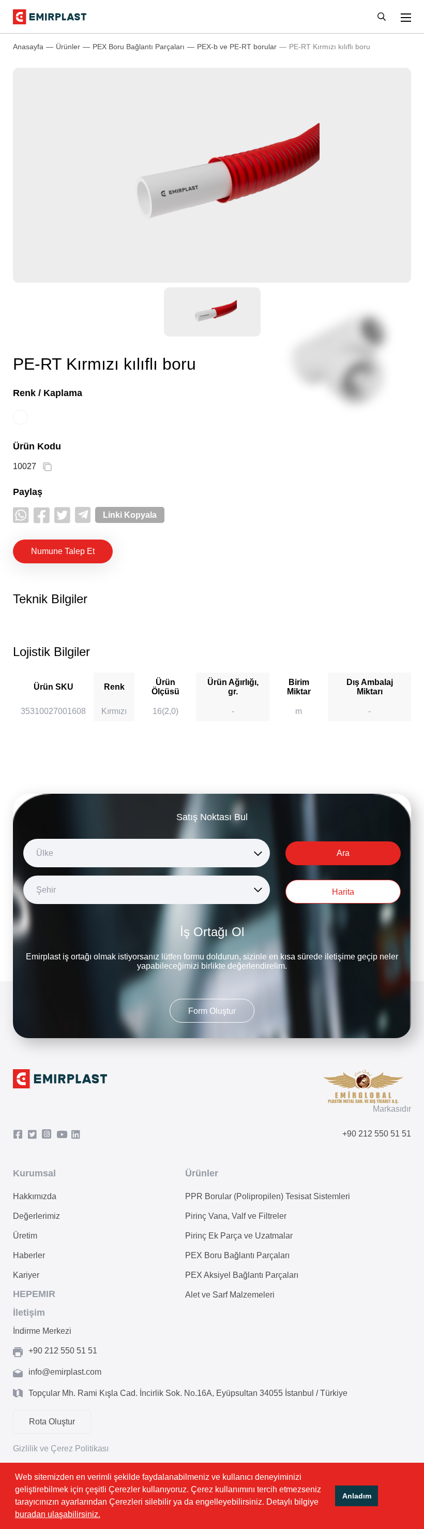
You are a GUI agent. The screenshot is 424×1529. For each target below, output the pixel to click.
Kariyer (26, 1275)
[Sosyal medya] (21, 515)
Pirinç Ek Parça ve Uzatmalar (239, 1235)
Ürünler (68, 46)
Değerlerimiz (36, 1216)
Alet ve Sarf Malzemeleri (230, 1294)
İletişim (29, 1312)
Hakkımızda (34, 1196)
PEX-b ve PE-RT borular (237, 46)
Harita (343, 891)
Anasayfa (28, 46)
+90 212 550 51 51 (376, 1133)
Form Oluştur (212, 1011)
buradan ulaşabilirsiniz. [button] (57, 1514)
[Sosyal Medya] (20, 1134)
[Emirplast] (49, 17)
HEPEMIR (34, 1294)
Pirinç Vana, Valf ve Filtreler (235, 1216)
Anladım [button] (356, 1496)
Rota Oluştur (52, 1421)
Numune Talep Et (63, 551)
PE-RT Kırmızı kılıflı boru (329, 46)
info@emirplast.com (64, 1371)
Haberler (29, 1255)
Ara (343, 853)
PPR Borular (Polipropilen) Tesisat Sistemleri (267, 1196)
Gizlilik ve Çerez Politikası (61, 1448)
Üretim (25, 1235)
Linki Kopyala (130, 515)
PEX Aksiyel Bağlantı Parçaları (241, 1275)
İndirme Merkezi (42, 1331)
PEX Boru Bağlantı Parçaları (139, 46)
